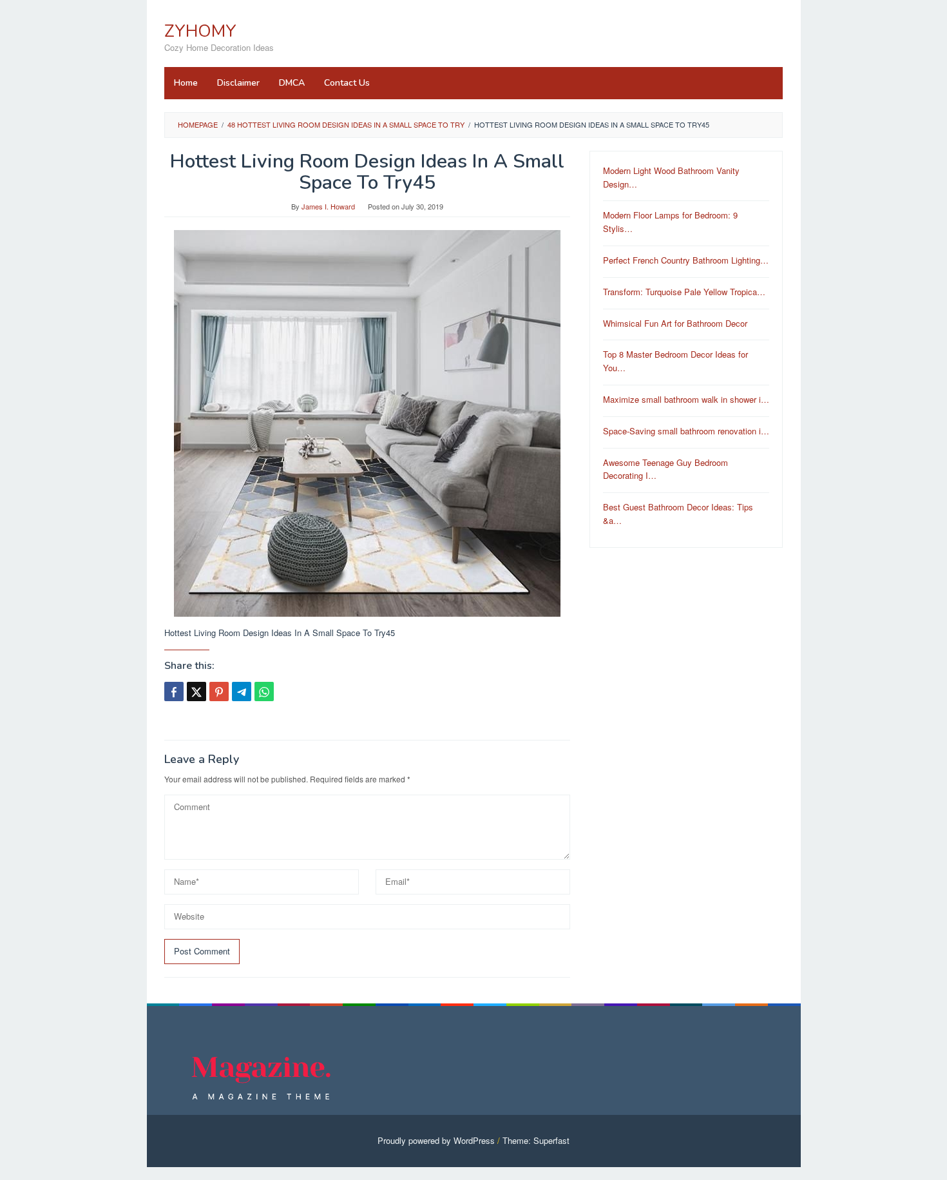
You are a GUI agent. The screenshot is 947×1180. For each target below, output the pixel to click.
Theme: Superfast (535, 1140)
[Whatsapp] (264, 691)
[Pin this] (219, 691)
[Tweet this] (196, 691)
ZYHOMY (200, 31)
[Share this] (174, 691)
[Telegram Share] (241, 691)
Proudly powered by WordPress (436, 1140)
